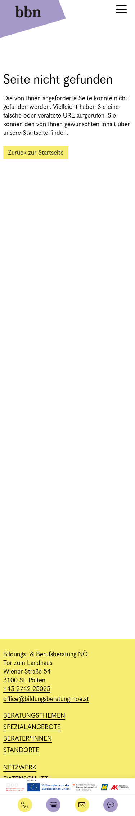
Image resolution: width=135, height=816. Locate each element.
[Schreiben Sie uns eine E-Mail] (82, 805)
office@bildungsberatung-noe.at (46, 699)
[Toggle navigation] (121, 10)
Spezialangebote (32, 727)
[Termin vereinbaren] (53, 805)
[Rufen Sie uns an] (24, 805)
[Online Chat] (110, 805)
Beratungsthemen (34, 715)
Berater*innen (27, 738)
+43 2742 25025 (26, 689)
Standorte (21, 750)
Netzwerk (19, 767)
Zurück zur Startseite (36, 152)
